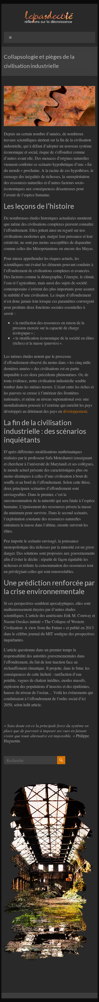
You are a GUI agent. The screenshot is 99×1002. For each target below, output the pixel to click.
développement (75, 411)
